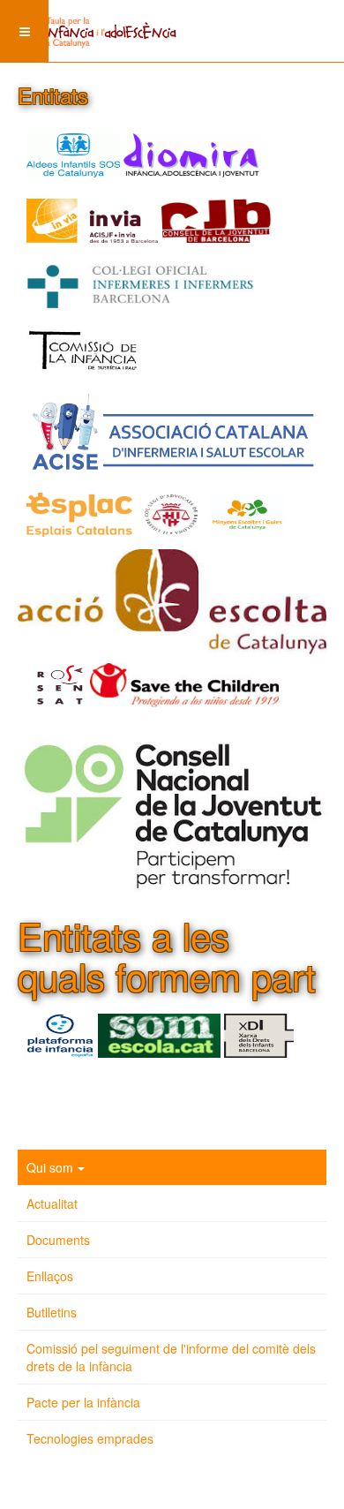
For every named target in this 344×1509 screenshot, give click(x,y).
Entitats (53, 94)
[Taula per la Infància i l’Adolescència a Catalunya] (88, 21)
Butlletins (51, 1312)
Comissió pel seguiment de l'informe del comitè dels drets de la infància (171, 1357)
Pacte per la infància (83, 1402)
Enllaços (49, 1276)
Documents (58, 1240)
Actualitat (52, 1203)
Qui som (49, 1167)
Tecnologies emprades (89, 1438)
